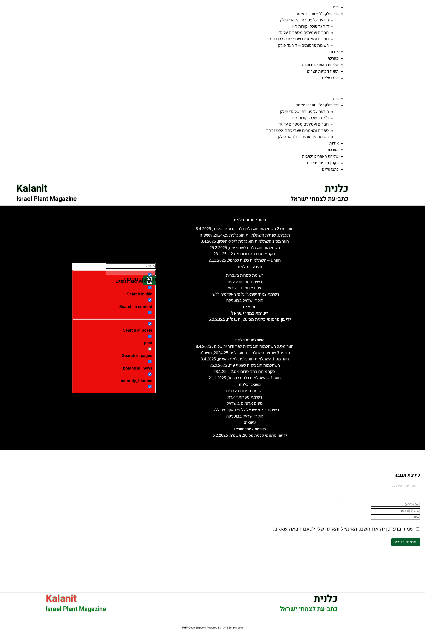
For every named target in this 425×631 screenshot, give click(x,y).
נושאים (250, 307)
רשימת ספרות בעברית (245, 275)
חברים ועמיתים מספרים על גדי (303, 33)
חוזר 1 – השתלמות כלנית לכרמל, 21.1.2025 (245, 260)
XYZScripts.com (233, 627)
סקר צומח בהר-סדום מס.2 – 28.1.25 (244, 254)
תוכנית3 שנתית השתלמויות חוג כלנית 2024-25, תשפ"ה (245, 235)
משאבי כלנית (249, 266)
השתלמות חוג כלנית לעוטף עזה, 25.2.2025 (245, 248)
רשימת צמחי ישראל (249, 313)
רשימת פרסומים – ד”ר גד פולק (303, 45)
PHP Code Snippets (194, 627)
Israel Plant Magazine (46, 199)
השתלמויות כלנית (249, 220)
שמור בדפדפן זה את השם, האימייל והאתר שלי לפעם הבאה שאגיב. (343, 529)
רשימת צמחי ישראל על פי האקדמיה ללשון (245, 294)
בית (336, 7)
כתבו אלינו (330, 78)
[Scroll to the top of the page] (423, 621)
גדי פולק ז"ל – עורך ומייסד (317, 13)
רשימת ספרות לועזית (245, 282)
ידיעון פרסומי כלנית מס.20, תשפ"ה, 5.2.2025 (249, 319)
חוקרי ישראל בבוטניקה (244, 300)
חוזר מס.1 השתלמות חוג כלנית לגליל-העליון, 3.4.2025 (245, 241)
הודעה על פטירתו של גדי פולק (304, 20)
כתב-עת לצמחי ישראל (319, 199)
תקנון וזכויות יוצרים (323, 71)
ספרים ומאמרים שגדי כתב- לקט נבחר (297, 39)
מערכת (333, 58)
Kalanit (31, 188)
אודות (334, 51)
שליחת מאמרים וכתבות (320, 64)
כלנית (336, 188)
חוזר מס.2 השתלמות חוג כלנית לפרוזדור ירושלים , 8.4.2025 (245, 229)
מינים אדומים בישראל (245, 288)
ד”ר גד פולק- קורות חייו (310, 26)
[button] (179, 88)
